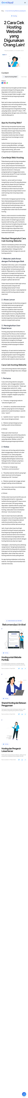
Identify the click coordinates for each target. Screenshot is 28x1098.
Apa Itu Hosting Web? (11, 76)
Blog (2, 10)
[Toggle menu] (25, 2)
